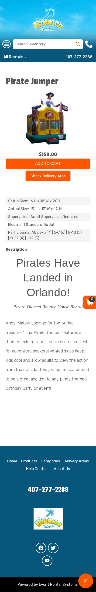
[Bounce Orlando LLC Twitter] (53, 548)
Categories (50, 461)
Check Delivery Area (48, 176)
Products (29, 461)
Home (12, 461)
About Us (62, 469)
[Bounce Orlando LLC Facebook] (41, 548)
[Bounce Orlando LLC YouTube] (47, 560)
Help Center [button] (37, 469)
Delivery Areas (76, 461)
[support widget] (85, 580)
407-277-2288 (79, 57)
